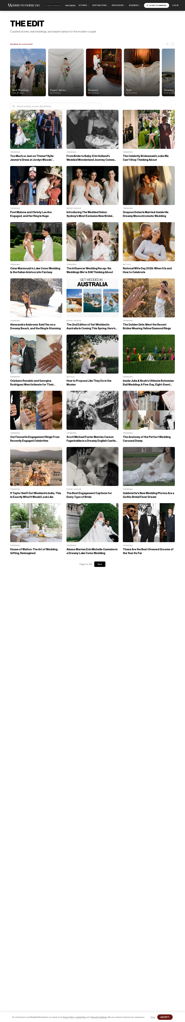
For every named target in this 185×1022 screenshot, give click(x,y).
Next (100, 564)
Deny (153, 1017)
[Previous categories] (167, 44)
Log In (175, 5)
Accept (164, 1017)
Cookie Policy (81, 1017)
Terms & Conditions (99, 1017)
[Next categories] (173, 44)
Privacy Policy (68, 1017)
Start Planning (157, 5)
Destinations (99, 5)
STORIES (83, 5)
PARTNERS (70, 5)
